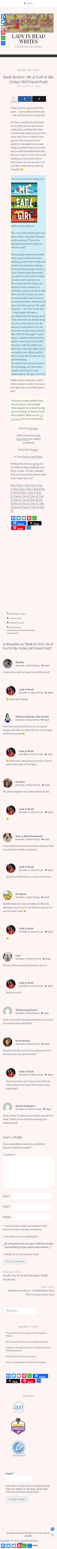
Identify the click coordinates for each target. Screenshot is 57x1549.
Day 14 (18, 496)
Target (34, 449)
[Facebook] (3, 16)
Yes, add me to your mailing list (21, 1236)
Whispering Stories (26, 1010)
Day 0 (14, 485)
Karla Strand (23, 1040)
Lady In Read (16, 618)
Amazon (33, 428)
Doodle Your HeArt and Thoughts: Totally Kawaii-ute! (25, 1276)
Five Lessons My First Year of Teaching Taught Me (27, 1342)
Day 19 (26, 499)
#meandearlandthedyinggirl (21, 630)
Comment (9, 1154)
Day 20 (34, 499)
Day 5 (16, 489)
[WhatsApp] (3, 38)
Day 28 (35, 507)
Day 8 (37, 489)
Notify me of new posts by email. (22, 1254)
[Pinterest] (3, 32)
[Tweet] (39, 99)
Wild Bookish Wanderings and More (21, 1356)
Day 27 (27, 507)
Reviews (34, 70)
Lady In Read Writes (28, 39)
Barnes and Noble (33, 456)
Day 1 (20, 485)
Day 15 (27, 496)
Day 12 (33, 492)
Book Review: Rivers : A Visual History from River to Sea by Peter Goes (31, 1291)
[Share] (25, 99)
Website (7, 1217)
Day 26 (18, 507)
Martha (20, 662)
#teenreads (12, 633)
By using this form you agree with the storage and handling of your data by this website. (29, 1245)
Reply (46, 666)
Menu (30, 3)
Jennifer (20, 781)
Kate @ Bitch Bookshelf (29, 836)
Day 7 (30, 489)
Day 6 (23, 489)
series (36, 463)
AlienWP (28, 1536)
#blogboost (15, 627)
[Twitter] (3, 22)
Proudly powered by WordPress (20, 1533)
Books (21, 70)
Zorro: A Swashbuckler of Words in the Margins (26, 1362)
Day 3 (34, 485)
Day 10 (16, 492)
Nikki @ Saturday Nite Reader (32, 716)
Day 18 (18, 499)
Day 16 (35, 496)
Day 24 (35, 503)
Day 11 (25, 492)
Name (7, 1196)
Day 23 (26, 503)
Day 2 (28, 485)
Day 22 (18, 503)
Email (7, 1206)
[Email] (3, 27)
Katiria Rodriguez (25, 1106)
